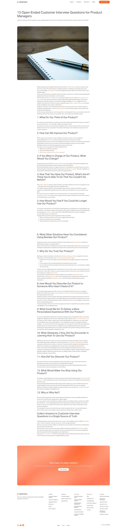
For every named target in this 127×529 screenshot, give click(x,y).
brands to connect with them (76, 103)
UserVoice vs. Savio (104, 508)
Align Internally (64, 500)
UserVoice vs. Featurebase (102, 499)
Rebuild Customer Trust (66, 498)
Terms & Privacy (90, 507)
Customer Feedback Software (53, 497)
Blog (88, 496)
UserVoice (80, 428)
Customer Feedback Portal (78, 497)
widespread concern (51, 276)
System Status (90, 505)
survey (74, 101)
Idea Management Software (78, 507)
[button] (72, 2)
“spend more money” (57, 278)
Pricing (93, 2)
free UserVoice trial (48, 433)
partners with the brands (60, 163)
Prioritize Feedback (65, 496)
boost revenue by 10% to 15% (82, 318)
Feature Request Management (77, 503)
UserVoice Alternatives (104, 496)
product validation (43, 184)
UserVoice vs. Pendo (104, 506)
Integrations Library (53, 501)
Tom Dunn (86, 421)
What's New (51, 504)
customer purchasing (66, 256)
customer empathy (50, 212)
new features (51, 139)
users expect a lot (52, 90)
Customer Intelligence (53, 499)
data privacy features (78, 274)
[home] (22, 2)
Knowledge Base (90, 500)
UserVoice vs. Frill (103, 504)
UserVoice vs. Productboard (103, 511)
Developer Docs (90, 498)
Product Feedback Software (78, 500)
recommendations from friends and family (64, 293)
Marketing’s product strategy (44, 195)
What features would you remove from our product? (52, 152)
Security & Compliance (91, 503)
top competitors (77, 242)
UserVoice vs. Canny (104, 514)
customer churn (53, 273)
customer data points (61, 108)
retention (74, 256)
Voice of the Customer (78, 511)
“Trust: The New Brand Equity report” (65, 258)
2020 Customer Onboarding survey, (75, 342)
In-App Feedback (77, 509)
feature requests (72, 169)
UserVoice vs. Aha (103, 501)
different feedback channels (53, 97)
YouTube (89, 509)
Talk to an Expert (104, 2)
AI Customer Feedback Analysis (79, 515)
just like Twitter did (84, 387)
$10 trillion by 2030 (71, 87)
